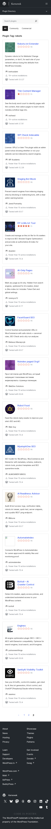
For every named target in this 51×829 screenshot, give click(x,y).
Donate (31, 758)
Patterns (31, 742)
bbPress (7, 780)
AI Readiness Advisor (28, 493)
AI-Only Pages (24, 270)
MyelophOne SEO (26, 446)
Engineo (21, 625)
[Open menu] (47, 3)
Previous (19, 715)
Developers (7, 758)
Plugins (30, 737)
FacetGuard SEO (26, 317)
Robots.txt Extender (28, 43)
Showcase (31, 729)
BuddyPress (9, 784)
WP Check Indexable (28, 135)
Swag (30, 763)
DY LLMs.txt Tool (26, 223)
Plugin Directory (9, 11)
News (5, 733)
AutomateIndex (25, 537)
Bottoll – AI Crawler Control (25, 583)
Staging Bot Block (26, 179)
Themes (30, 733)
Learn (5, 750)
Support (6, 754)
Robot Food (23, 405)
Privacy (5, 742)
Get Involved (33, 750)
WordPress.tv (9, 763)
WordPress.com (10, 771)
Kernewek (12, 795)
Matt (5, 775)
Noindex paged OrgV (28, 361)
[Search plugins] (36, 21)
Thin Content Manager (29, 91)
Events (30, 754)
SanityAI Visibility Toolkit (30, 669)
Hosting (6, 737)
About (5, 729)
